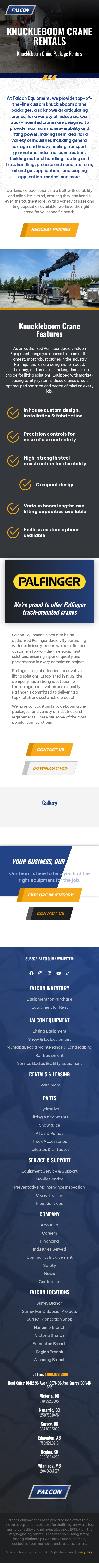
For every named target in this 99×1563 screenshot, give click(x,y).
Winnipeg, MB (49, 1466)
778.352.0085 (49, 1401)
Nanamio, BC (49, 1410)
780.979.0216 (49, 1443)
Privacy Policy (84, 1551)
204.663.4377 (49, 1471)
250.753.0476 (49, 1415)
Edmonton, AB (49, 1438)
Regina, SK (49, 1452)
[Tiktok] (67, 973)
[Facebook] (31, 973)
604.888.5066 (49, 1429)
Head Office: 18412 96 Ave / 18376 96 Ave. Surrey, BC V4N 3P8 (49, 1385)
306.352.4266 (49, 1457)
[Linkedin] (49, 973)
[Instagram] (40, 973)
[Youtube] (58, 973)
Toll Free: (49, 1374)
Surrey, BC (49, 1424)
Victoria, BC (49, 1396)
